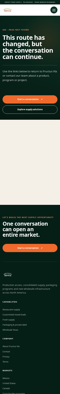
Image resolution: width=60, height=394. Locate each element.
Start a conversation (30, 99)
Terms (5, 361)
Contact (6, 351)
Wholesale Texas (10, 329)
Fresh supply (9, 319)
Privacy (6, 356)
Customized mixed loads (14, 314)
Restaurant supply (11, 309)
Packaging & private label (15, 324)
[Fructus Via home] (24, 10)
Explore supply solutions (30, 109)
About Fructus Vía (11, 346)
